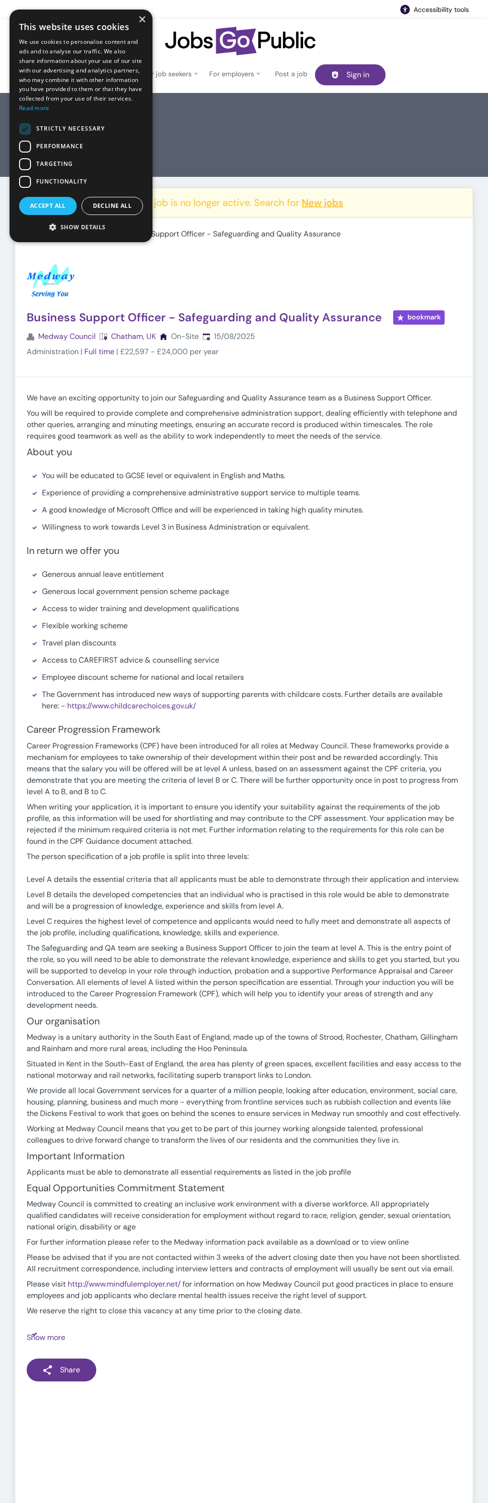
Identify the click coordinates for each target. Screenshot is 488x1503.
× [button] (141, 19)
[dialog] (81, 126)
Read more (34, 108)
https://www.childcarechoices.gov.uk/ (131, 706)
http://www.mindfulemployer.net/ (124, 1284)
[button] (81, 227)
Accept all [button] (48, 206)
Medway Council (67, 336)
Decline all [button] (112, 206)
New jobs (322, 202)
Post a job (291, 74)
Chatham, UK (133, 336)
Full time (99, 352)
